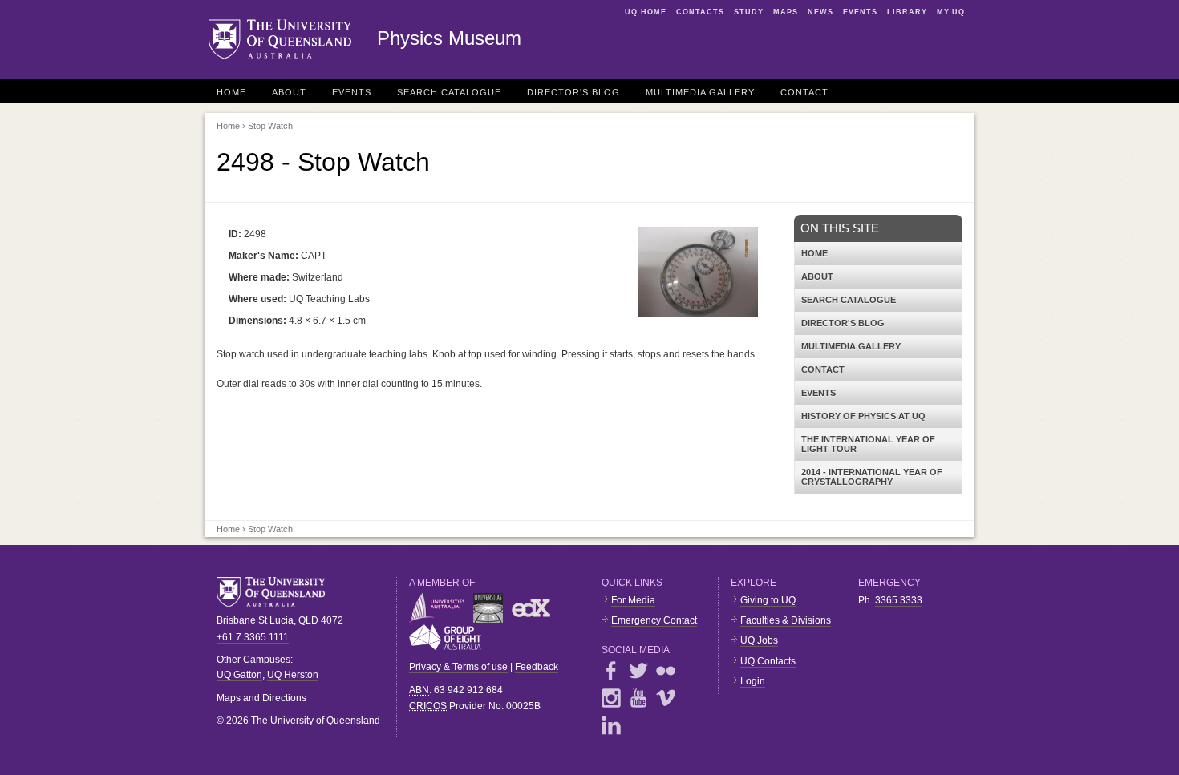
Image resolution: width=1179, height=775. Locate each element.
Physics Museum (449, 38)
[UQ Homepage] (288, 39)
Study (749, 12)
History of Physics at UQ (863, 416)
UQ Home (645, 12)
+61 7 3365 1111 (253, 637)
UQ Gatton (239, 674)
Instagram (611, 698)
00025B (523, 706)
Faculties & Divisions (785, 620)
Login (752, 681)
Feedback (536, 666)
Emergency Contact (654, 620)
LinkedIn (611, 725)
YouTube (638, 698)
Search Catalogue (449, 92)
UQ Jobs (759, 640)
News (820, 12)
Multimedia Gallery (700, 92)
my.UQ (951, 12)
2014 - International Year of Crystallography (871, 476)
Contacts (700, 12)
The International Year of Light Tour (868, 444)
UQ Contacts (768, 661)
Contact (804, 92)
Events (860, 12)
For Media (633, 600)
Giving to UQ (768, 600)
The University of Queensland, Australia (277, 592)
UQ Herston (292, 674)
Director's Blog (573, 92)
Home (231, 92)
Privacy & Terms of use (458, 666)
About (289, 92)
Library (907, 12)
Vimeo (665, 698)
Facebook (611, 670)
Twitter (638, 670)
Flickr (665, 670)
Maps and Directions (261, 698)
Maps (785, 12)
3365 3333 (898, 600)
